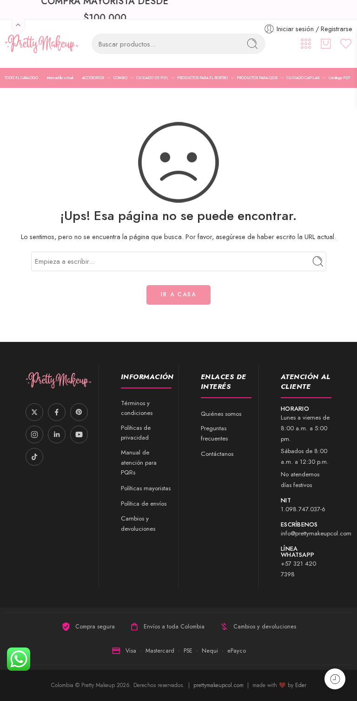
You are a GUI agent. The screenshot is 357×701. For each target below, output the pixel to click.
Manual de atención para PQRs (139, 462)
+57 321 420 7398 (298, 569)
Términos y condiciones (136, 408)
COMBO (120, 77)
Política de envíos (143, 503)
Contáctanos (217, 453)
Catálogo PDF (339, 77)
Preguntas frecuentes (214, 433)
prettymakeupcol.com (219, 685)
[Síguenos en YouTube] (79, 434)
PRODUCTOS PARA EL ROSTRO (202, 77)
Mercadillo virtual (60, 77)
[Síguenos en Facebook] (57, 412)
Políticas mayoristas (146, 488)
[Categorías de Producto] (305, 43)
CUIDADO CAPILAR (302, 77)
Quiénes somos (221, 413)
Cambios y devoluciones (138, 523)
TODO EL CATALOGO (21, 77)
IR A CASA (178, 294)
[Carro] (325, 43)
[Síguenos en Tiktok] (34, 457)
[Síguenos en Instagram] (34, 434)
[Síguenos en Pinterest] (79, 412)
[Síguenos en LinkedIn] (57, 434)
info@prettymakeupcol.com (316, 533)
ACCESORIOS (93, 77)
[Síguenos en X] (34, 412)
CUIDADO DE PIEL (152, 77)
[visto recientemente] (334, 678)
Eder (300, 685)
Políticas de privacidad (136, 432)
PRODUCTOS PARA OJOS (257, 77)
